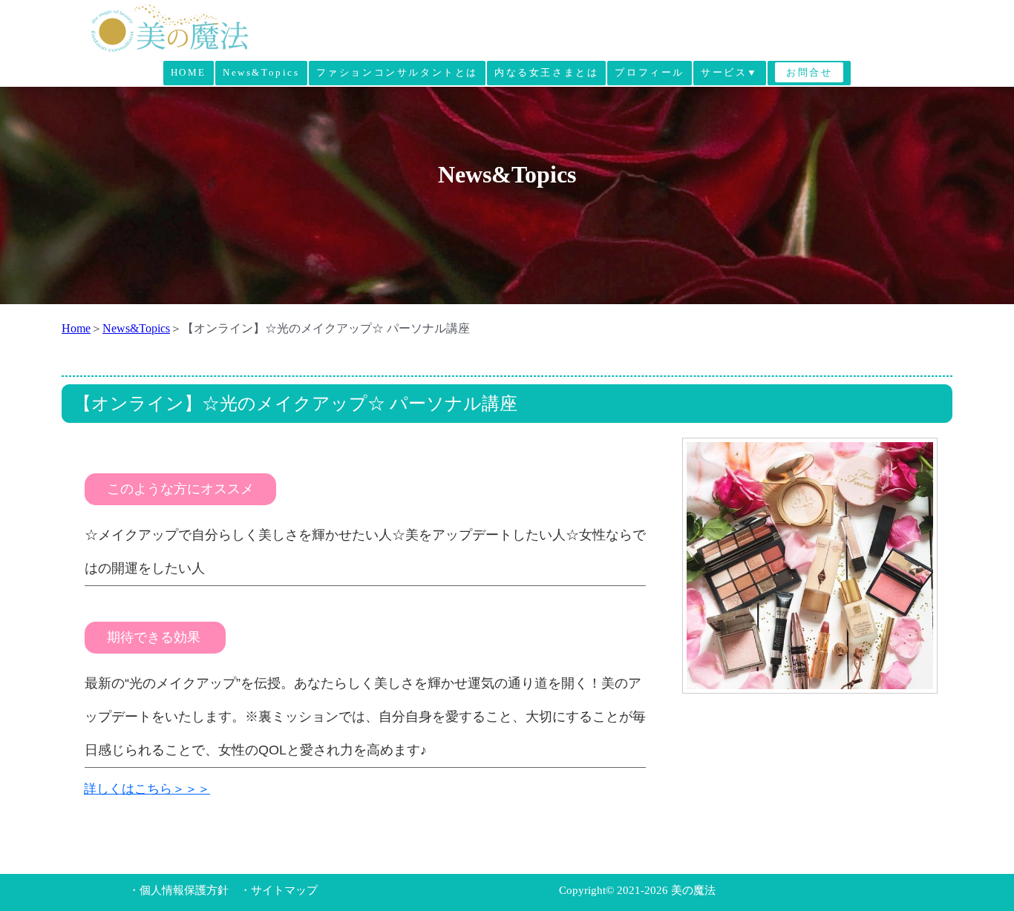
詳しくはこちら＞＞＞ (147, 789)
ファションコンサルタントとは (397, 72)
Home (76, 328)
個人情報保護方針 (184, 890)
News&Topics (261, 72)
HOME (188, 72)
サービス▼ (730, 72)
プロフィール (649, 72)
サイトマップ (284, 890)
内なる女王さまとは (546, 72)
